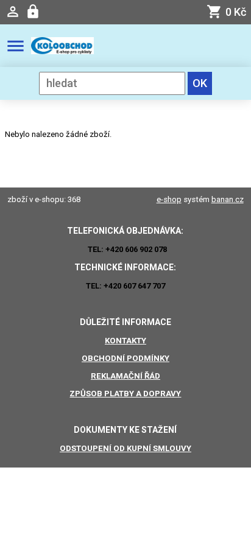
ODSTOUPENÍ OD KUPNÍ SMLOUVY (125, 448)
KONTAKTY (125, 340)
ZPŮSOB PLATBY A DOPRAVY (125, 393)
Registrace (34, 11)
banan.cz (227, 199)
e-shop (169, 199)
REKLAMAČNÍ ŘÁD (125, 375)
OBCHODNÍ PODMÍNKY (125, 358)
